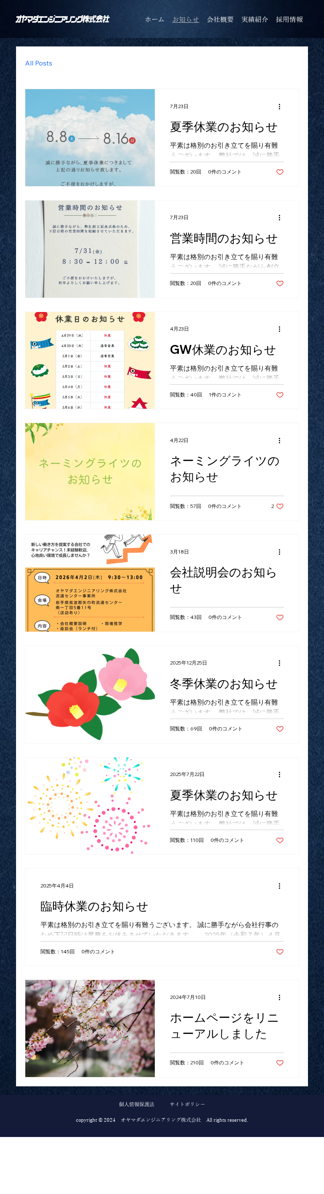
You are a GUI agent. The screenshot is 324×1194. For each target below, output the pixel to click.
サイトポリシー (187, 1104)
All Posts (38, 63)
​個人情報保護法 (136, 1104)
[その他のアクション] (283, 106)
